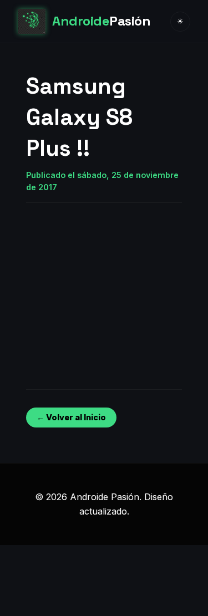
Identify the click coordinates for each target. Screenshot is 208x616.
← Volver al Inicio (71, 417)
